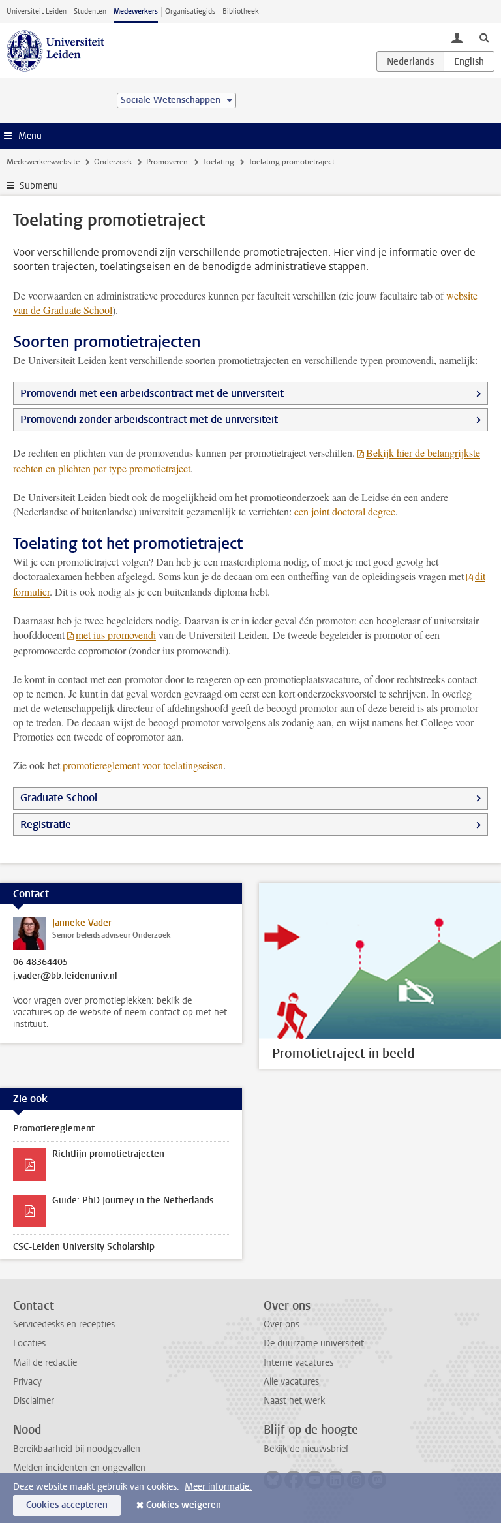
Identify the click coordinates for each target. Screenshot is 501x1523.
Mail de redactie (45, 1363)
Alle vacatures (291, 1382)
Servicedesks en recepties (64, 1324)
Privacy (27, 1382)
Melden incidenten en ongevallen (79, 1468)
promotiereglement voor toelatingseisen (143, 765)
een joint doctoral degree (344, 511)
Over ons (281, 1324)
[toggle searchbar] (484, 37)
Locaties (29, 1343)
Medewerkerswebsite (43, 162)
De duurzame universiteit (314, 1343)
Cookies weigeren (183, 1505)
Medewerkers (136, 11)
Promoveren (167, 162)
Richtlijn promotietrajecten (108, 1154)
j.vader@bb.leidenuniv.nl (65, 976)
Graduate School (58, 798)
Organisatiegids (190, 11)
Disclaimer (33, 1400)
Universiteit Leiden (37, 11)
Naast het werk (294, 1400)
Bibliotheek (240, 11)
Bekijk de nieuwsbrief (306, 1449)
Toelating (218, 162)
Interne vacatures (298, 1363)
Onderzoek (113, 162)
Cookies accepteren (67, 1505)
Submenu (39, 185)
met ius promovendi (116, 634)
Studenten (90, 11)
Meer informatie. (218, 1487)
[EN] (469, 61)
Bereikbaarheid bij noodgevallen (76, 1449)
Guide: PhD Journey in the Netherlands (132, 1200)
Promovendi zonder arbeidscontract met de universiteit (149, 419)
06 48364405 (40, 962)
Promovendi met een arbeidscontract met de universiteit (152, 393)
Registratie (45, 824)
